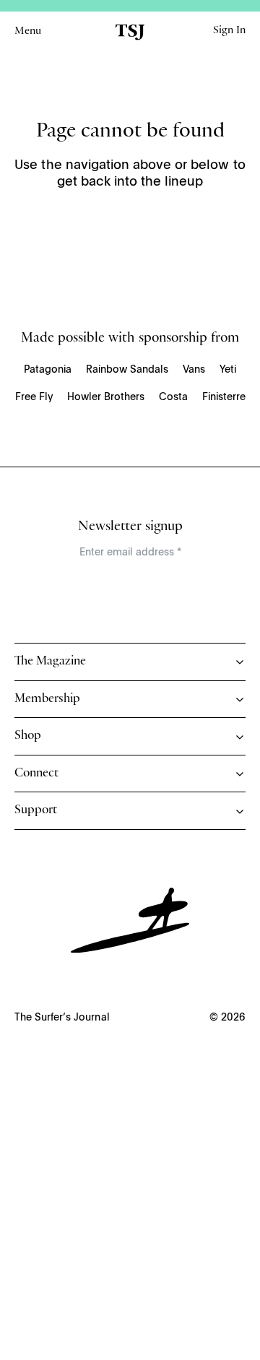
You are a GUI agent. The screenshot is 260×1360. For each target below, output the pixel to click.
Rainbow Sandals (127, 370)
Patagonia (48, 370)
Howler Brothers (105, 397)
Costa (173, 397)
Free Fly (34, 397)
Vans (194, 370)
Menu (27, 32)
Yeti (228, 370)
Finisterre (224, 397)
